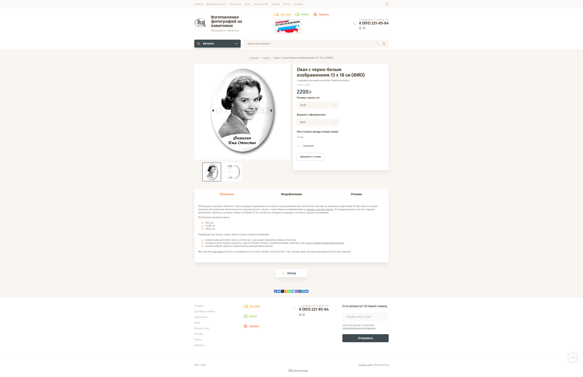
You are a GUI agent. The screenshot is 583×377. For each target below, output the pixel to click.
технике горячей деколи (319, 209)
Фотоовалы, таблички (225, 30)
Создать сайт (365, 364)
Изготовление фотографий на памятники (226, 21)
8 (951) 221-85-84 (374, 23)
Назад (291, 273)
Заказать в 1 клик (310, 156)
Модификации (291, 194)
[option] (242, 111)
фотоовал (218, 251)
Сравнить (308, 145)
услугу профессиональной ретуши (324, 243)
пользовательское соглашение (358, 328)
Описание (227, 194)
